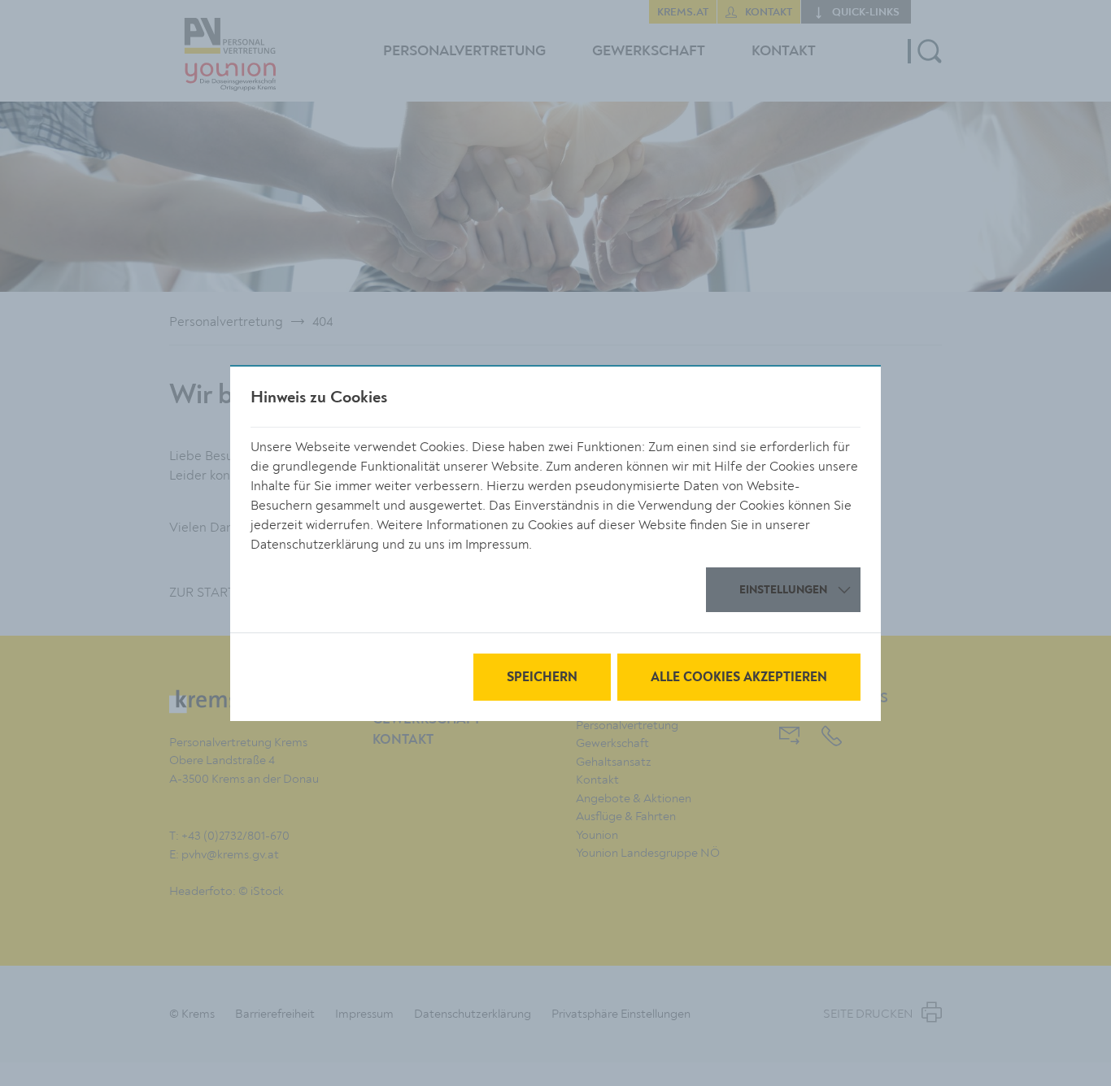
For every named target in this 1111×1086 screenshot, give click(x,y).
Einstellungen (783, 590)
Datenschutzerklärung (315, 544)
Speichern (542, 677)
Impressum (497, 544)
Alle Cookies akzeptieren (739, 677)
